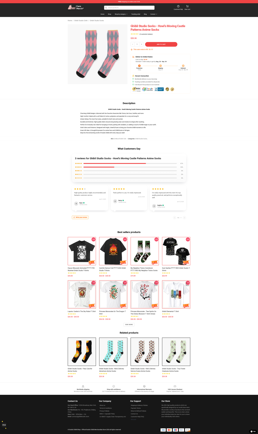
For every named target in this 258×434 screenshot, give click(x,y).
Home (70, 21)
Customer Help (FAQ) (137, 416)
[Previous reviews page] (174, 218)
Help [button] (254, 431)
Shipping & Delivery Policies (139, 405)
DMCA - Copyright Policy (107, 414)
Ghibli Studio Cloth (81, 21)
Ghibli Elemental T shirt (170, 311)
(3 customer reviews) (146, 34)
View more (129, 324)
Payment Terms (136, 408)
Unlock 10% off (4, 425)
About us (102, 405)
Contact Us (134, 414)
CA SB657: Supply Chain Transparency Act (113, 416)
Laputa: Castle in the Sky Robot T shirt (82, 311)
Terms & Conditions (106, 408)
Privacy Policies (104, 411)
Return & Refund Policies (138, 411)
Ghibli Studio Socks (97, 21)
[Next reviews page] (184, 218)
